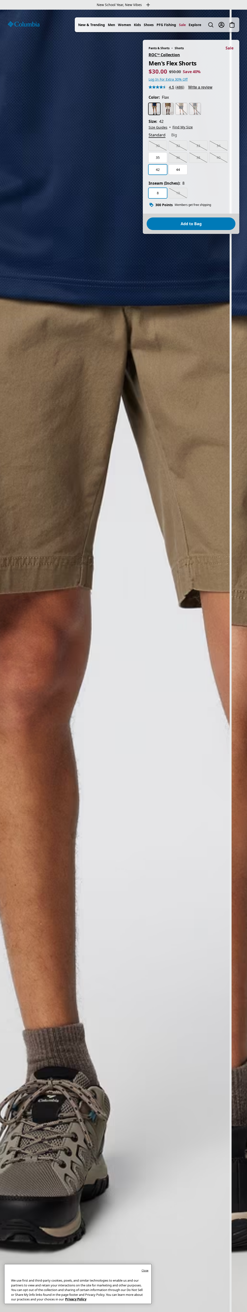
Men (111, 24)
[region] (123, 661)
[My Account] (221, 25)
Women (124, 24)
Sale (182, 24)
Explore (195, 24)
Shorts (179, 48)
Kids (137, 24)
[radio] (154, 109)
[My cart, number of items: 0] (232, 25)
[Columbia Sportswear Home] (24, 24)
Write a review (200, 87)
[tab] (157, 135)
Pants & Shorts (159, 48)
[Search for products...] (211, 25)
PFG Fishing (166, 24)
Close (145, 1270)
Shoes (149, 24)
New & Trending (91, 24)
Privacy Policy (75, 1299)
